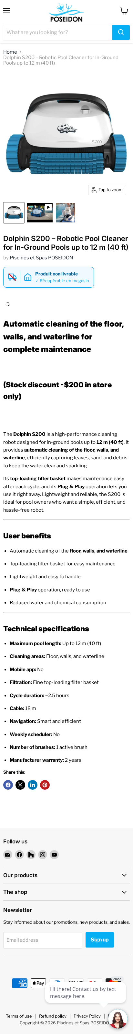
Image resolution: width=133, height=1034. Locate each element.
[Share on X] (20, 785)
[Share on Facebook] (8, 785)
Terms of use (19, 1016)
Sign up (100, 940)
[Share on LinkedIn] (32, 785)
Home (10, 52)
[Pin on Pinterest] (45, 785)
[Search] (121, 32)
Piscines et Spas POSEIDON (41, 258)
